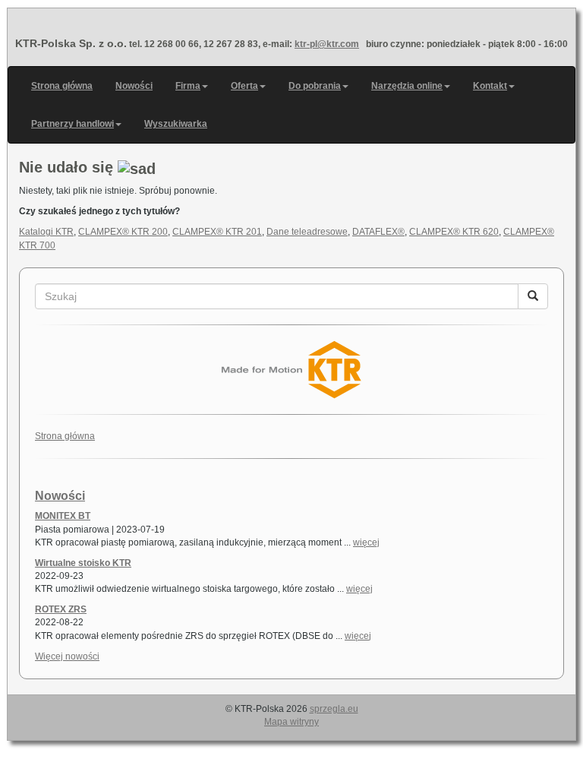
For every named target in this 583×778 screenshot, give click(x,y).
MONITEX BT (62, 516)
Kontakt (490, 86)
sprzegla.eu (334, 709)
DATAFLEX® (378, 231)
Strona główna (62, 86)
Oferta (244, 86)
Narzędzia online (407, 86)
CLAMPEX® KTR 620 (454, 231)
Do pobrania (314, 86)
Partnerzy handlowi (72, 124)
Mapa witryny (291, 721)
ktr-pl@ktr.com (327, 44)
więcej (366, 542)
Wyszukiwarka (175, 124)
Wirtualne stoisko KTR (83, 563)
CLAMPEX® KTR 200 (123, 231)
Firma (187, 86)
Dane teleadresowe (307, 231)
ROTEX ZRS (61, 609)
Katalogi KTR (46, 231)
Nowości (134, 86)
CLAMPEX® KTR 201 (217, 231)
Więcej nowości (67, 656)
